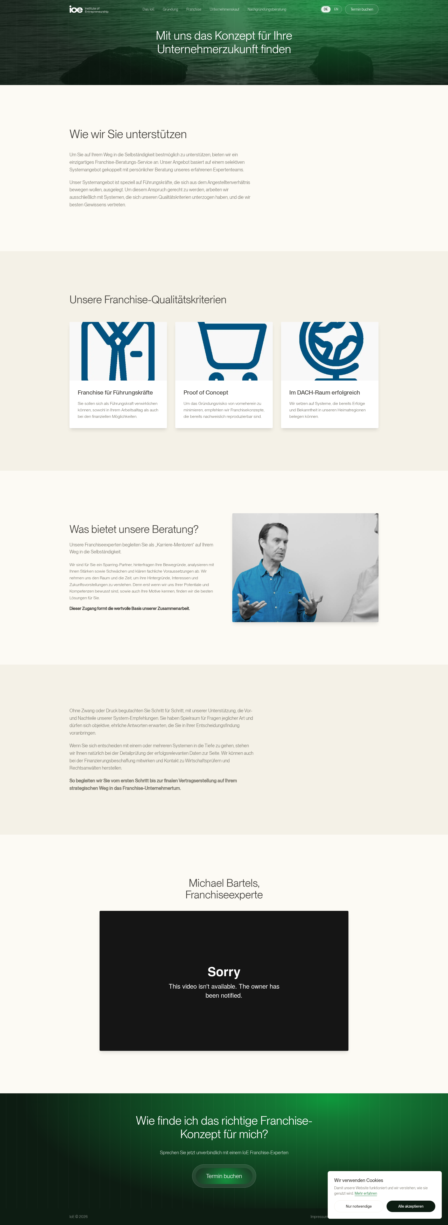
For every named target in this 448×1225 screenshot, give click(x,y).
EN (336, 9)
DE (326, 9)
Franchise (193, 9)
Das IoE (149, 9)
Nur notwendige (359, 1206)
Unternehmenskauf (224, 9)
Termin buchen (362, 9)
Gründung (170, 9)
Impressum (319, 1217)
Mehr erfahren (366, 1193)
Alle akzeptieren (411, 1206)
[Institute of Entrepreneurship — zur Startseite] (88, 9)
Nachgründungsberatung (267, 9)
